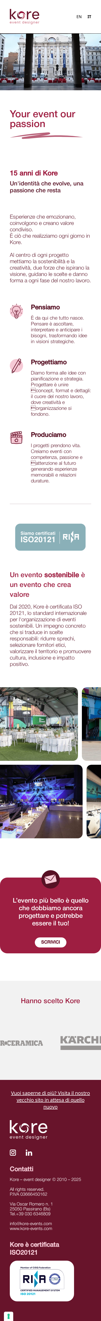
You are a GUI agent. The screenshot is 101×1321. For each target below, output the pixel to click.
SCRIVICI (50, 942)
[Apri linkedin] (29, 1153)
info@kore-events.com (31, 1224)
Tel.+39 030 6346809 (30, 1214)
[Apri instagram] (13, 1153)
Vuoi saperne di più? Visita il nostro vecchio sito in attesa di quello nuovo (50, 1100)
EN (79, 16)
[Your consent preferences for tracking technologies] (8, 1316)
